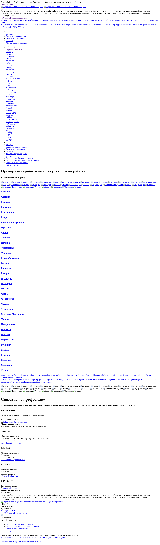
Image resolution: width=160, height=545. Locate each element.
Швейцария (7, 212)
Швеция (5, 355)
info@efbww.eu (7, 513)
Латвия (5, 304)
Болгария (6, 207)
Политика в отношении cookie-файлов (22, 160)
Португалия (7, 339)
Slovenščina (107, 25)
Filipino (50, 25)
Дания (4, 232)
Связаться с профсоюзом (16, 36)
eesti (77, 20)
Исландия (6, 283)
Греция (5, 263)
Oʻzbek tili (6, 27)
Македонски (7, 25)
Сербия (5, 350)
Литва (4, 293)
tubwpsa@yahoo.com (9, 476)
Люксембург (7, 298)
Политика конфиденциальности (19, 158)
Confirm (4, 4)
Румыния (6, 344)
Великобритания (10, 258)
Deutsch (44, 20)
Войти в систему (13, 165)
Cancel (11, 4)
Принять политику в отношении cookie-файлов (21, 542)
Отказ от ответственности (17, 163)
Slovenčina (96, 25)
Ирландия (6, 278)
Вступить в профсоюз (15, 38)
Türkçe (141, 25)
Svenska (133, 25)
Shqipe (116, 25)
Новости (9, 41)
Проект (9, 156)
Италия (5, 288)
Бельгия (5, 202)
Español (70, 20)
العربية (4, 20)
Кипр (4, 217)
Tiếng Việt (17, 27)
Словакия (6, 365)
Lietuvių (145, 20)
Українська (151, 25)
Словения (6, 360)
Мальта (5, 319)
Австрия (5, 196)
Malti (18, 25)
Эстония (5, 237)
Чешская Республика (12, 222)
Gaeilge (99, 20)
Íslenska (130, 20)
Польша (5, 334)
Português (66, 25)
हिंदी (106, 20)
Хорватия (6, 268)
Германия (6, 227)
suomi (83, 20)
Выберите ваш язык (18, 18)
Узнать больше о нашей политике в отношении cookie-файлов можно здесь (33, 537)
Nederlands (41, 25)
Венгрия (5, 273)
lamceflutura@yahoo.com (11, 443)
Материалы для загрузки (16, 43)
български (13, 20)
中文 (25, 27)
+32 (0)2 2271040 (8, 511)
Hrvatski (112, 20)
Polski (58, 25)
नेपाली (32, 25)
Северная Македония (12, 314)
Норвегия (6, 329)
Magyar (121, 20)
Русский (5, 18)
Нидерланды (8, 324)
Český (28, 20)
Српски (125, 25)
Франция (6, 253)
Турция (5, 370)
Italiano (137, 20)
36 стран (9, 34)
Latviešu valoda (13, 79)
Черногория (7, 309)
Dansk (36, 20)
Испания (5, 242)
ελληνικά (53, 20)
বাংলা (22, 20)
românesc (76, 25)
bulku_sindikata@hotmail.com (15, 422)
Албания (6, 191)
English (62, 20)
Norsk (24, 25)
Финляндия (7, 247)
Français (90, 20)
